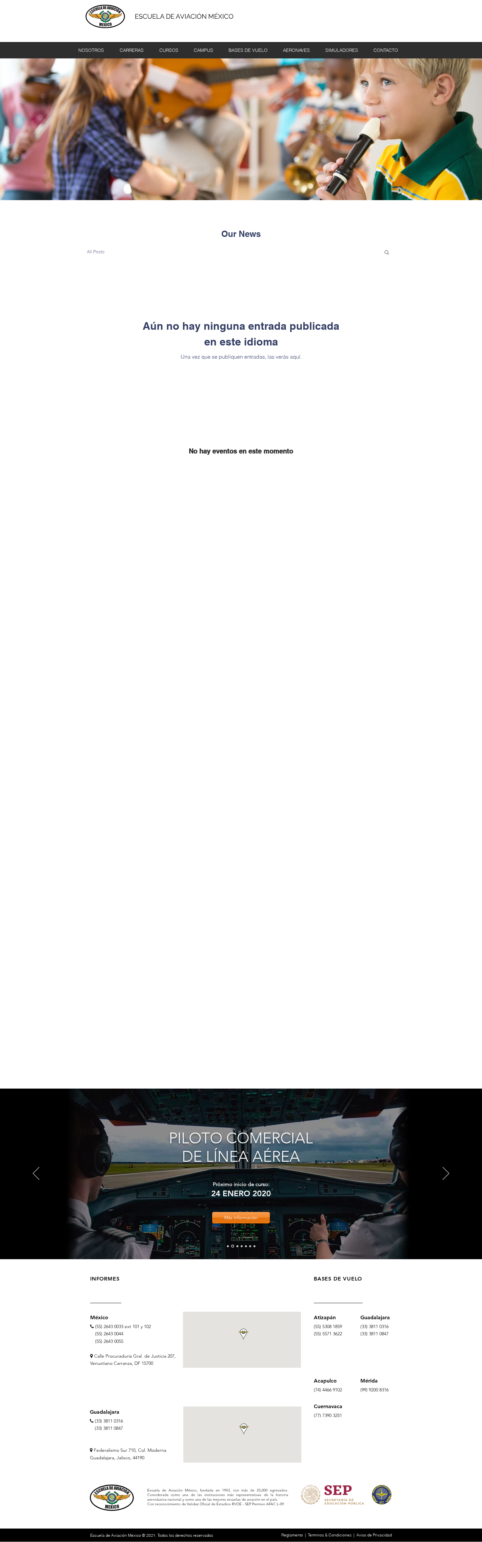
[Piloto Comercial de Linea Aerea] (232, 1246)
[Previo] (36, 1174)
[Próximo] (446, 1174)
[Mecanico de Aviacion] (250, 1246)
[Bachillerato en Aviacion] (254, 1246)
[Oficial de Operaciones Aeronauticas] (246, 1246)
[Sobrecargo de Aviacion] (242, 1246)
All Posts (96, 252)
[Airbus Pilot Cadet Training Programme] (228, 1246)
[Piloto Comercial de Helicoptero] (237, 1246)
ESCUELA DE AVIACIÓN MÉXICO (184, 16)
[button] (387, 252)
